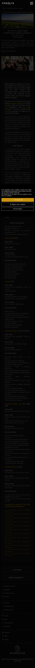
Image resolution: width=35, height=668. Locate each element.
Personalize (17, 209)
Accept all (18, 200)
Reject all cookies (18, 204)
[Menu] (31, 3)
